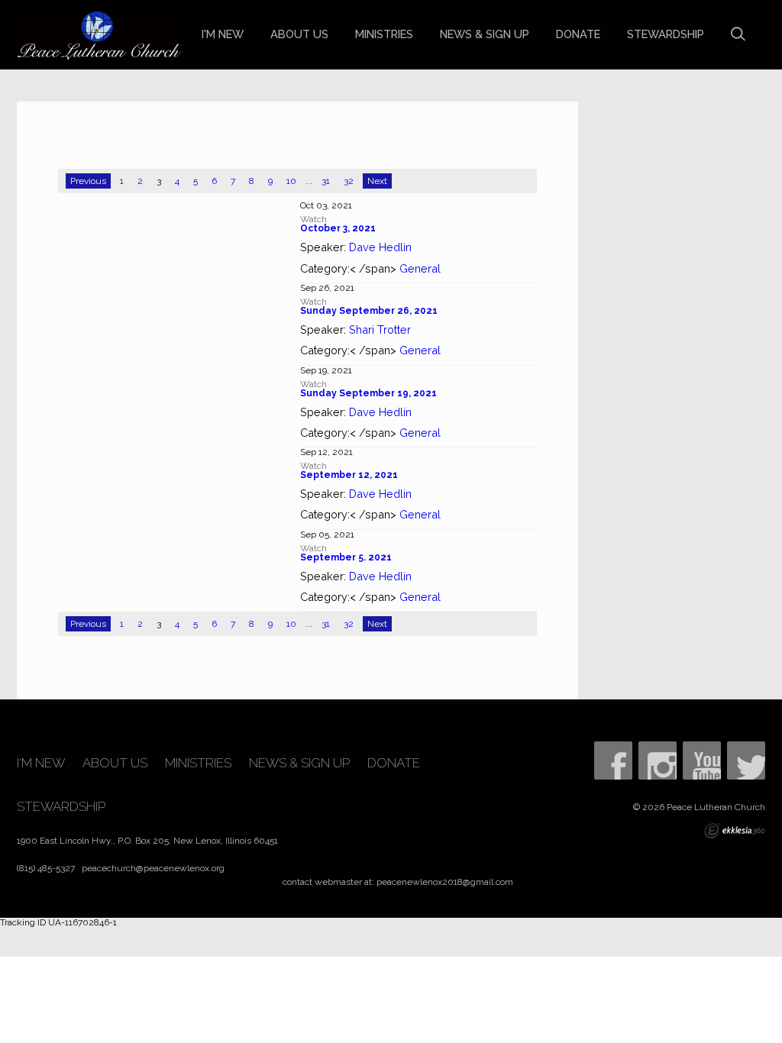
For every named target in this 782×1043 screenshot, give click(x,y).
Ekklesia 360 (734, 830)
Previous (88, 181)
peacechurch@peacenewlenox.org (153, 868)
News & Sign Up (484, 33)
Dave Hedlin (380, 247)
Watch (313, 219)
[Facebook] (613, 760)
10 (291, 181)
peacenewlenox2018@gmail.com (444, 882)
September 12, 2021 (349, 475)
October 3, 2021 (338, 228)
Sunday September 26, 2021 (369, 310)
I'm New (223, 33)
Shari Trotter (380, 329)
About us (299, 33)
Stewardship (665, 33)
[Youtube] (702, 760)
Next (377, 181)
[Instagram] (657, 760)
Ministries (384, 33)
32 (349, 181)
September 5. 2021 (346, 557)
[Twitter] (746, 760)
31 (326, 181)
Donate (578, 33)
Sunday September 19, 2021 (368, 393)
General (420, 268)
